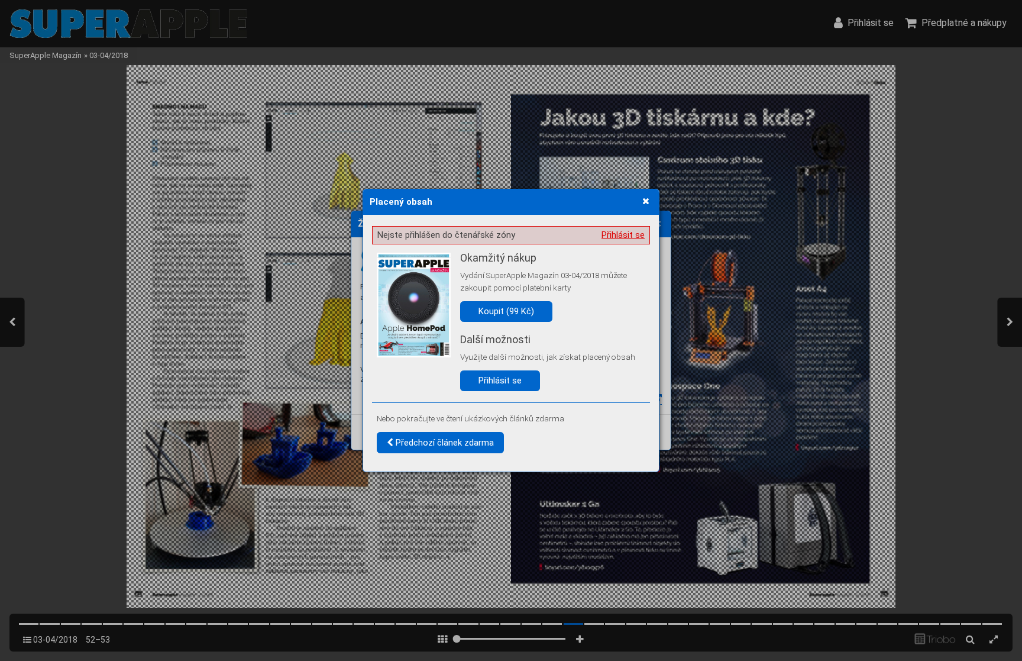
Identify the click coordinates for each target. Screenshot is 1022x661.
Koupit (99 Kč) (506, 311)
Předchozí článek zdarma (443, 442)
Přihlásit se (623, 235)
